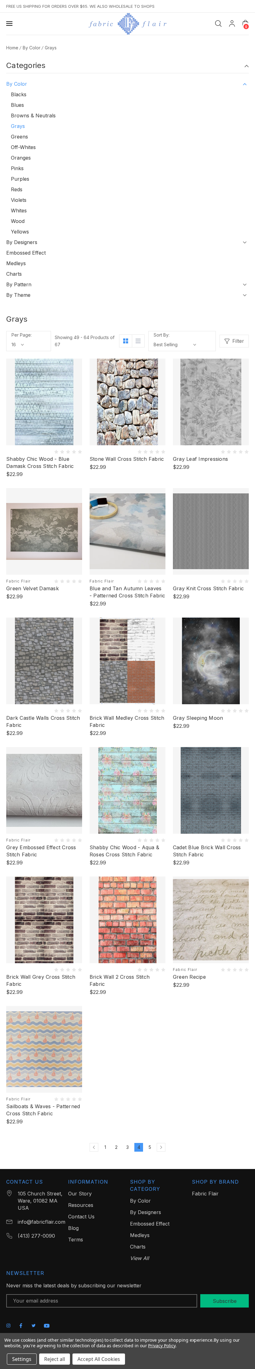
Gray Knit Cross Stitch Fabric (208, 588)
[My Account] (232, 23)
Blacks (18, 94)
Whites (19, 210)
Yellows (20, 232)
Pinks (17, 168)
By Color (16, 84)
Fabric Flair (205, 1193)
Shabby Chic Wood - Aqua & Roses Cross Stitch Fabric (124, 851)
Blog (73, 1228)
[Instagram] (8, 1325)
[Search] (218, 23)
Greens (19, 137)
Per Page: (22, 335)
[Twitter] (33, 1325)
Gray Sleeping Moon (198, 718)
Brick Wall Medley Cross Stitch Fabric (127, 721)
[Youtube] (47, 1326)
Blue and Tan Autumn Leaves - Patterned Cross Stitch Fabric (127, 592)
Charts (14, 274)
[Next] (161, 1147)
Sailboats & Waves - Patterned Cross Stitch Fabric (43, 1110)
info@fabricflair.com (41, 1222)
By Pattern (18, 284)
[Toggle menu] (10, 23)
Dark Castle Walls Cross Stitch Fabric (43, 721)
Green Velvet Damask (32, 588)
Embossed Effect (26, 253)
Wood (18, 221)
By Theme (18, 295)
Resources (80, 1205)
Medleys (16, 263)
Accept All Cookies (98, 1359)
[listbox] (175, 344)
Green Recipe (189, 977)
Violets (18, 200)
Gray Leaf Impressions (200, 459)
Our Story (80, 1193)
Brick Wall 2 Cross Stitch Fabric (120, 980)
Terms (75, 1239)
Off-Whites (23, 147)
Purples (20, 179)
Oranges (21, 158)
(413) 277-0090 (36, 1236)
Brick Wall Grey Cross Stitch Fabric (40, 980)
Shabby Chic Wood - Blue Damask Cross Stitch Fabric (40, 462)
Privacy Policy (161, 1346)
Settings (21, 1359)
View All (139, 1258)
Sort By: (161, 335)
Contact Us (81, 1216)
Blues (17, 105)
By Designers (21, 242)
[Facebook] (20, 1325)
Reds (16, 189)
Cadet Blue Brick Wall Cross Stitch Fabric (207, 851)
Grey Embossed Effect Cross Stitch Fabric (41, 851)
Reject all (54, 1359)
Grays (18, 126)
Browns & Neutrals (33, 115)
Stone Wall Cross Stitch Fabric (127, 459)
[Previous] (94, 1147)
